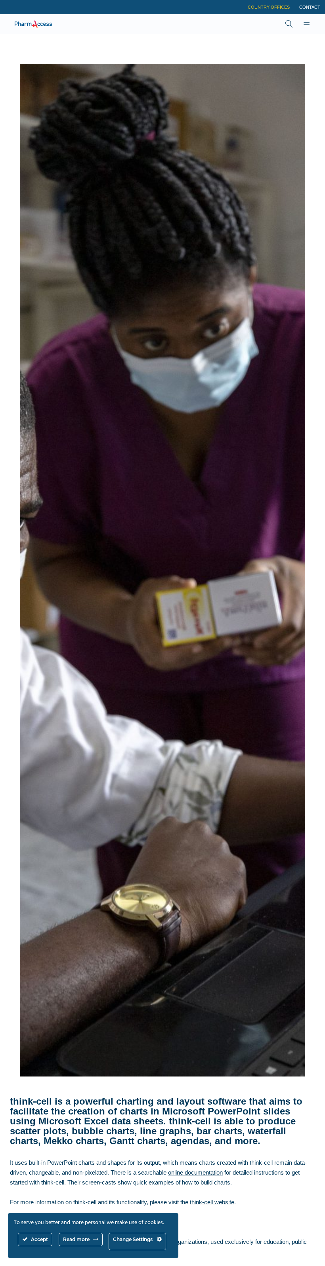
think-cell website (212, 1202)
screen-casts (99, 1182)
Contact (309, 7)
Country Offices (269, 7)
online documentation (195, 1172)
